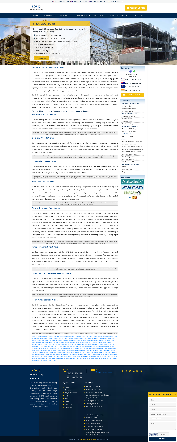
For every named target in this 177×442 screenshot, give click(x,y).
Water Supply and (51, 273)
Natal (44, 350)
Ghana (42, 342)
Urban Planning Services (94, 426)
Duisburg (113, 338)
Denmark (89, 338)
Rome (33, 354)
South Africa (114, 354)
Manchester (43, 348)
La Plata (37, 346)
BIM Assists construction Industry (131, 151)
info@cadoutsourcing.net (104, 372)
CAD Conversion (127, 167)
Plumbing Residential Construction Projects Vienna (80, 204)
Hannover (100, 342)
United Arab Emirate (39, 358)
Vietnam (96, 358)
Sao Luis (69, 354)
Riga (100, 352)
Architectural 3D (127, 106)
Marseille (54, 348)
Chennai (83, 336)
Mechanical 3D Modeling (129, 131)
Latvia (52, 346)
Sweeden (50, 356)
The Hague (85, 356)
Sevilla (85, 354)
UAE (33, 358)
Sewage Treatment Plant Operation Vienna (64, 268)
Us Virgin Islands (68, 358)
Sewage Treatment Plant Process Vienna (86, 268)
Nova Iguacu (83, 350)
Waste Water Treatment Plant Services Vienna (93, 243)
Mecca (58, 348)
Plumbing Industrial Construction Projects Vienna (66, 157)
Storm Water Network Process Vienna (60, 333)
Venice (84, 358)
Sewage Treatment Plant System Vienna (64, 269)
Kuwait (33, 346)
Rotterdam (41, 354)
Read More (41, 58)
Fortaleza (93, 340)
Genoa (33, 342)
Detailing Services (118, 15)
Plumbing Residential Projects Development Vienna (72, 202)
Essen (70, 340)
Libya (71, 346)
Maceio (104, 346)
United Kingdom (48, 358)
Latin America (47, 346)
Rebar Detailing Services (94, 435)
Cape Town (56, 336)
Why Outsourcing (127, 169)
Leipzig (64, 346)
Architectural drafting (128, 111)
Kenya (93, 344)
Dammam (77, 338)
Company (48, 15)
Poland (47, 352)
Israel (50, 344)
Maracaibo (49, 348)
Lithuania (81, 346)
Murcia (114, 348)
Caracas (62, 336)
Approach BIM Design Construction (132, 146)
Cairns (33, 336)
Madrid (107, 346)
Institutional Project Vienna (44, 114)
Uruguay (61, 358)
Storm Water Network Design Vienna (41, 333)
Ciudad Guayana (102, 336)
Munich (111, 348)
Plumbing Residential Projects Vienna (95, 202)
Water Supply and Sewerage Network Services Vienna (100, 294)
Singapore (105, 354)
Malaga (112, 346)
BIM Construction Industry (129, 159)
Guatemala (84, 342)
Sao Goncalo (63, 354)
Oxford (100, 350)
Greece (67, 342)
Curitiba (69, 338)
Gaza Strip (107, 340)
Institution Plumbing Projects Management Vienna (45, 132)
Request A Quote (137, 8)
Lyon (100, 346)
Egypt (60, 340)
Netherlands (49, 350)
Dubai (105, 338)
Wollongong (39, 360)
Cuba (65, 338)
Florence (89, 340)
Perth (36, 352)
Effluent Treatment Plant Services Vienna (71, 243)
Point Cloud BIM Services (94, 421)
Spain (40, 356)
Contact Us (138, 15)
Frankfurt (102, 340)
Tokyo (94, 356)
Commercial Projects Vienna (44, 161)
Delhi (85, 338)
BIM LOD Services (92, 418)
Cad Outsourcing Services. (88, 439)
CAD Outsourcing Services (130, 164)
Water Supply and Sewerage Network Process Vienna (72, 294)
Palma (108, 350)
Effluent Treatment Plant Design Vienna (42, 241)
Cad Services (64, 15)
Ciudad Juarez (109, 336)
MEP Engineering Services (95, 392)
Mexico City (82, 348)
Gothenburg (62, 342)
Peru (38, 352)
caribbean (66, 336)
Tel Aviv (74, 356)
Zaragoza (54, 360)
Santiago (57, 354)
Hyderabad (34, 344)
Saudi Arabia (80, 354)
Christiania (94, 336)
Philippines (42, 352)
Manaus (38, 348)
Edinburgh (56, 340)
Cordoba (50, 338)
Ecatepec (47, 340)
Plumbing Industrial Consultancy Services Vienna (91, 157)
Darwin (81, 338)
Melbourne (71, 348)
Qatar (84, 352)
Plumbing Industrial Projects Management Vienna (46, 156)
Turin (112, 356)
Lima (74, 346)
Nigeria (74, 350)
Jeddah (60, 344)
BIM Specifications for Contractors (132, 141)
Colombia (38, 338)
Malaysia (34, 348)
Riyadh (110, 352)
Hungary (110, 342)
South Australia (35, 356)
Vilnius (100, 358)
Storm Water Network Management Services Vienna (104, 333)
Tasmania (70, 356)
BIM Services (82, 15)
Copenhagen (44, 338)
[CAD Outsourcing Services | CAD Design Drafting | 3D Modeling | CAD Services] (36, 8)
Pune (81, 352)
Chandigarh (78, 336)
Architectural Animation (129, 108)
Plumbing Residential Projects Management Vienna (46, 202)
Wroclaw (44, 360)
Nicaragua (69, 350)
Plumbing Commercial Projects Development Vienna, (73, 176)
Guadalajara (72, 342)
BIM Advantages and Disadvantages (132, 149)
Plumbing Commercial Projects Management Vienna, (46, 176)
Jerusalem (64, 344)
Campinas (45, 336)
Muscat (33, 350)
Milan (87, 348)
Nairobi (37, 350)
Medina (67, 348)
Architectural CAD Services (130, 103)
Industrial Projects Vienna (43, 138)
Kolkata (97, 344)
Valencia (74, 358)
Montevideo (97, 348)
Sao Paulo (74, 354)
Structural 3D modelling (129, 116)
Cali (36, 336)
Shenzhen (99, 354)
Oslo (97, 350)
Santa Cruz (52, 354)
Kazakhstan (88, 344)
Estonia (74, 340)
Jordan (83, 344)
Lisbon (77, 346)
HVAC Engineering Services (95, 415)
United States (55, 358)
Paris (33, 352)
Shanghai (90, 354)
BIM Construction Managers (130, 144)
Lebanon (56, 346)
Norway (78, 350)
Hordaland (105, 342)
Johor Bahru (78, 344)
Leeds (60, 346)
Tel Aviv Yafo (80, 356)
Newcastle (64, 350)
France (98, 340)
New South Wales (57, 350)
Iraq (44, 344)
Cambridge (40, 336)
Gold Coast (55, 342)
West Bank (109, 358)
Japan (55, 344)
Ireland (46, 344)
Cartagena (71, 336)
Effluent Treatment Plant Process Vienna (84, 241)
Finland (84, 340)
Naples (41, 350)
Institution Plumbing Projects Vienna (92, 132)
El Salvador (65, 340)
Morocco (102, 348)
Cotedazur (61, 338)
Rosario (37, 354)
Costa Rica (55, 338)
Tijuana (91, 356)
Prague (63, 352)
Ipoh (38, 344)
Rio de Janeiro (104, 352)
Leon (68, 346)
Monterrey (91, 348)
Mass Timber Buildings (94, 429)
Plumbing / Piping (48, 67)
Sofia (109, 354)
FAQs (123, 172)
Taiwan (65, 356)
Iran (41, 344)
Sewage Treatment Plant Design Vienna (43, 268)
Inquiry (67, 398)
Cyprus (73, 338)
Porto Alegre (53, 352)
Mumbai (107, 348)
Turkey (115, 356)
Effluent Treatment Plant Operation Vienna (62, 241)
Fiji (81, 340)
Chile (87, 336)
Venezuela (79, 358)
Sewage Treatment (45, 247)
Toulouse (99, 356)
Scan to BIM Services (93, 423)
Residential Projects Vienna (44, 181)
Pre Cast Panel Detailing (94, 406)
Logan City (91, 346)
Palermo (105, 350)
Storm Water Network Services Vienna (80, 333)
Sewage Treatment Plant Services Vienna (84, 269)
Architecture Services (93, 386)
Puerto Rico (76, 352)
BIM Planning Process (128, 157)
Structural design (127, 119)
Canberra (51, 336)
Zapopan (49, 360)
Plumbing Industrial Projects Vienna (92, 156)
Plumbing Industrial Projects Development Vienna (71, 156)
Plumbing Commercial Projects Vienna (107, 178)
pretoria (67, 352)
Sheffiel (94, 354)
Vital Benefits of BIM (128, 162)
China (90, 336)
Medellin (63, 348)
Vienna (92, 358)
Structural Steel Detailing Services (97, 432)
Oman (94, 350)
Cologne (34, 338)
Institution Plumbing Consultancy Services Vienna (91, 134)
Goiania (51, 342)
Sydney (61, 356)
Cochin (115, 336)
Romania (114, 352)
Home (35, 15)
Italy (53, 344)
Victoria (88, 358)
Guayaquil (89, 342)
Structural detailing (127, 121)
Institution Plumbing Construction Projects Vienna (66, 134)
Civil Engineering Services (94, 401)
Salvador (47, 354)
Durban (42, 340)
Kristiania (106, 344)
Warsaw (104, 358)
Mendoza (77, 348)
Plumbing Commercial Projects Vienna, (95, 176)
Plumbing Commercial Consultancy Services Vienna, (84, 178)
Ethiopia (78, 340)
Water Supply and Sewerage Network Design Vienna (45, 294)
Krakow (101, 344)
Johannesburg (71, 344)
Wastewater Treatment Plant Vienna (104, 241)
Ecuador (52, 340)
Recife (96, 352)
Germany (38, 342)
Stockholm (45, 356)
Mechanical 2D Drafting (129, 129)
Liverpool (87, 346)
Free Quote (69, 407)
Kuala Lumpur (111, 344)
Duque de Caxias (36, 340)
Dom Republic (95, 338)
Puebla (71, 352)
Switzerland (56, 356)
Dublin (109, 338)
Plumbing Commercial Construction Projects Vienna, (58, 178)
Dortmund (101, 338)
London (97, 346)
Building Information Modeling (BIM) (98, 395)
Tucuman (104, 356)
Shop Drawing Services (94, 398)
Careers (67, 401)
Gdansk (112, 340)
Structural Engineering (93, 389)
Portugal (59, 352)
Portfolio (99, 15)
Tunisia (108, 356)
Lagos (41, 346)
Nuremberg (89, 350)
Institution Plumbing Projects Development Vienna (70, 132)
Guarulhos (78, 342)
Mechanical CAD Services (130, 126)
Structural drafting (127, 124)
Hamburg (95, 342)
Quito (93, 352)
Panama (113, 350)
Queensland (89, 352)
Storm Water (45, 300)
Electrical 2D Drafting (128, 136)
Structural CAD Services (129, 114)
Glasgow (46, 342)
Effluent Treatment (46, 208)
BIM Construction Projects (129, 154)
